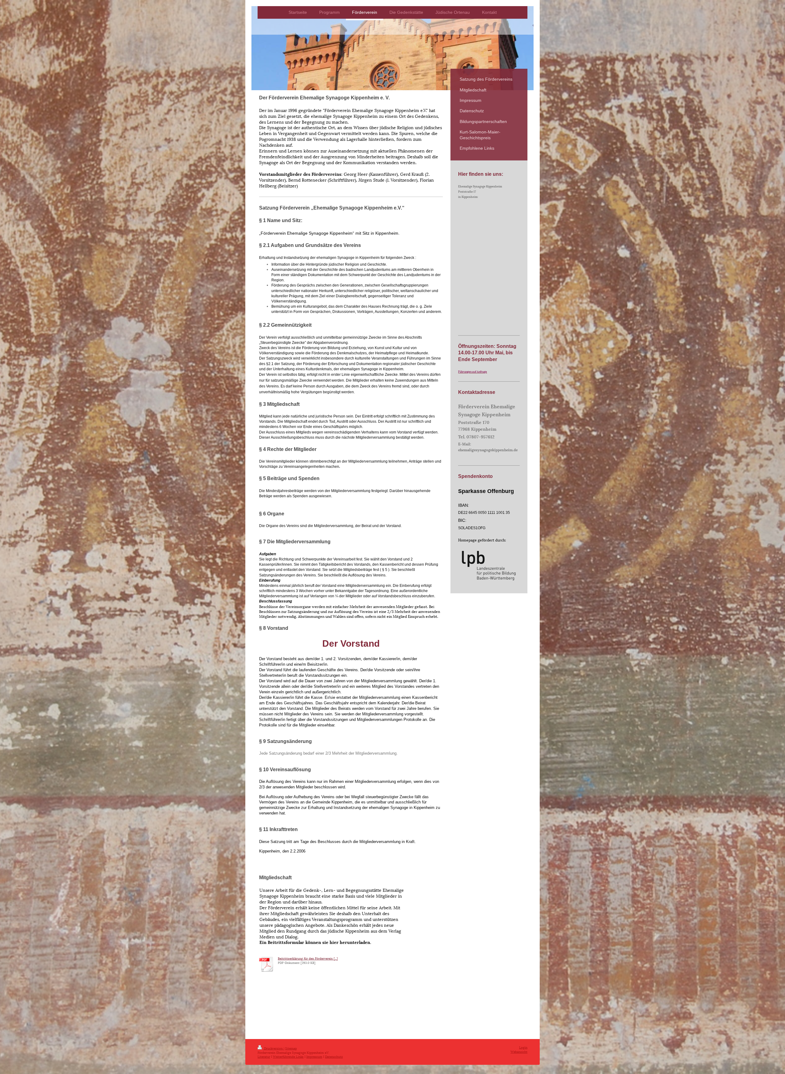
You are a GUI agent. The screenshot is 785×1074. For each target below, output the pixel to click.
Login (523, 1047)
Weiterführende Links (288, 1056)
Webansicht (519, 1051)
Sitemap (291, 1048)
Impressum (314, 1056)
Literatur (264, 1056)
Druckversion (273, 1048)
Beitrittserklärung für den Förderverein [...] (308, 958)
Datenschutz (334, 1056)
